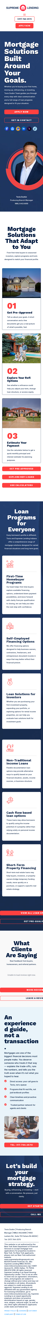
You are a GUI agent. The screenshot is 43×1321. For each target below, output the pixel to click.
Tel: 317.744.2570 (21, 1145)
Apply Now (24, 25)
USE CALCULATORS (21, 485)
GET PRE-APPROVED (21, 469)
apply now (21, 112)
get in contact (21, 120)
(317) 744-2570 (24, 19)
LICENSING (22, 1311)
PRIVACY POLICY (10, 1311)
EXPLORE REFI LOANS (21, 477)
